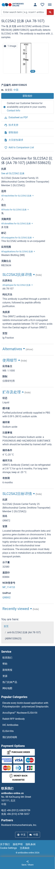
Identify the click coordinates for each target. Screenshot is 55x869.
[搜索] (50, 12)
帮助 (4, 663)
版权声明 (18, 844)
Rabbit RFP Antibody (13, 718)
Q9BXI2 (6, 597)
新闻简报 (7, 669)
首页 (6, 626)
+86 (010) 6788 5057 (18, 814)
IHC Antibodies (10, 725)
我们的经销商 (9, 737)
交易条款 (25, 848)
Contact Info (13, 110)
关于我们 (5, 844)
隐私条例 (30, 844)
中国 (15, 89)
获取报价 (27, 95)
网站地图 (7, 688)
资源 (4, 676)
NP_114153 (8, 587)
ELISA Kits (8, 731)
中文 (23, 834)
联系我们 (7, 657)
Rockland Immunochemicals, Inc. (19, 825)
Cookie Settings (8, 848)
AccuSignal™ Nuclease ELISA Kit (19, 712)
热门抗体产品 (9, 682)
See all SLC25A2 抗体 (12, 173)
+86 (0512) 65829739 (18, 810)
